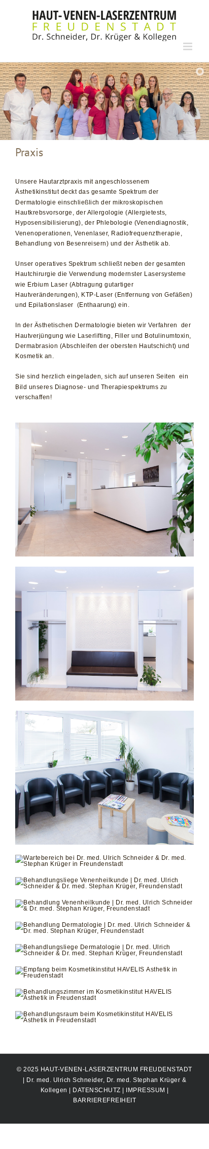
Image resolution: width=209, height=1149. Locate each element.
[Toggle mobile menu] (188, 46)
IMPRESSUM (145, 1090)
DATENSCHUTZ (97, 1090)
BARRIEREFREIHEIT (104, 1100)
